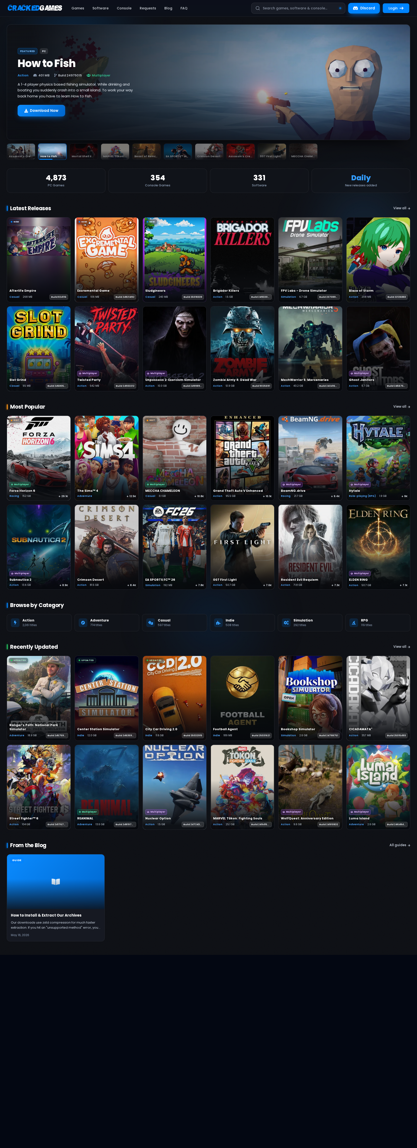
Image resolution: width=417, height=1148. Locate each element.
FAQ (184, 8)
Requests (148, 8)
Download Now (44, 112)
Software (100, 8)
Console (124, 8)
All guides (397, 845)
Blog (168, 8)
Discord (367, 8)
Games (77, 8)
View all (399, 208)
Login (393, 8)
